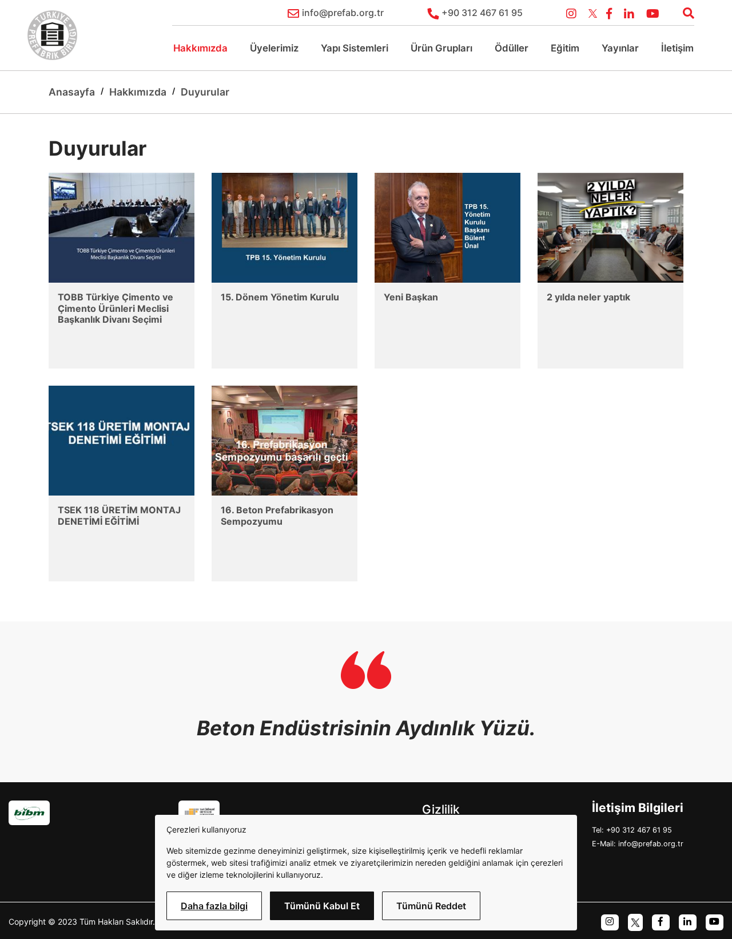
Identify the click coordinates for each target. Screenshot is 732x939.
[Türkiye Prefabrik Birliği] (52, 35)
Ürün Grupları (441, 48)
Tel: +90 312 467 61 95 (632, 830)
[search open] (684, 12)
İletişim (677, 48)
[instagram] (610, 921)
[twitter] (635, 921)
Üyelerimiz (274, 48)
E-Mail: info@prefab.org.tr (637, 843)
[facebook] (661, 921)
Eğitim (565, 48)
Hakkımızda (200, 48)
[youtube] (714, 921)
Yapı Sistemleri (354, 48)
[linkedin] (688, 921)
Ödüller (511, 48)
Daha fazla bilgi (214, 906)
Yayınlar (620, 48)
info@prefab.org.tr (343, 12)
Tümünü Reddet (431, 906)
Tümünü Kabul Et (322, 906)
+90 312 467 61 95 (482, 12)
